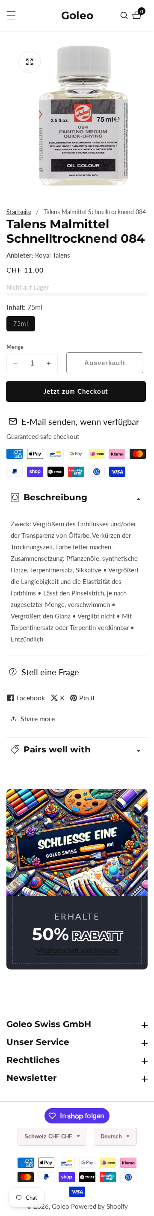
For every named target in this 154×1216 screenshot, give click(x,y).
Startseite (18, 211)
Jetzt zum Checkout (76, 391)
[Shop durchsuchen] (125, 15)
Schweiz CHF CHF (49, 1136)
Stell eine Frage (50, 672)
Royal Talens (52, 255)
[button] (77, 749)
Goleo (60, 1206)
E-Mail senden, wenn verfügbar (80, 421)
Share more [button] (38, 718)
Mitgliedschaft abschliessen (77, 950)
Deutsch (112, 1136)
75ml (24, 325)
